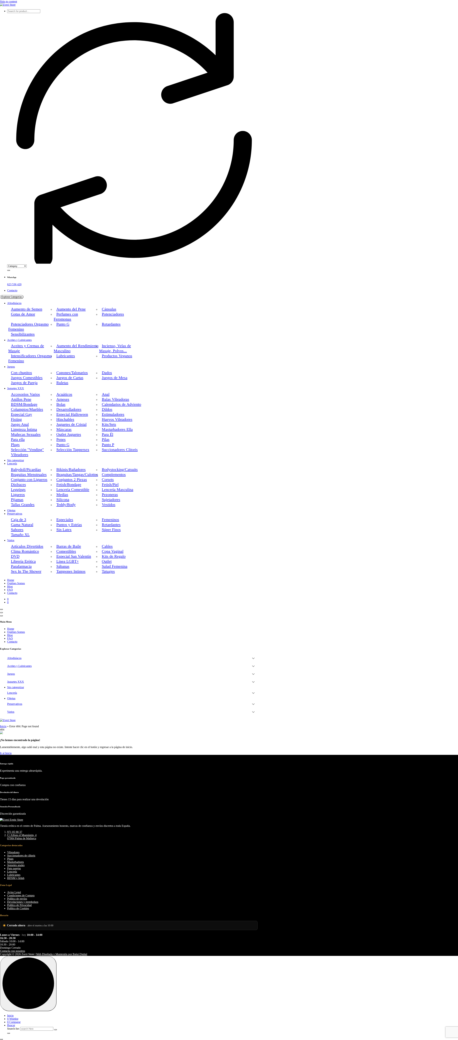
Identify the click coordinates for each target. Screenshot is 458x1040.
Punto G (62, 324)
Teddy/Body (66, 504)
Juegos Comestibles (27, 378)
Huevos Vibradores (117, 419)
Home (10, 580)
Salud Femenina (114, 566)
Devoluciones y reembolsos (22, 901)
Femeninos (110, 519)
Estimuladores (113, 414)
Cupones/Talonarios (72, 373)
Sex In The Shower (26, 571)
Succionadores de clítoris (21, 855)
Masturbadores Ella (117, 429)
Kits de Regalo (114, 556)
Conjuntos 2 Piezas (71, 479)
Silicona (62, 499)
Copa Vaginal (112, 551)
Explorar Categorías (11, 297)
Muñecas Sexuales (26, 434)
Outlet (107, 561)
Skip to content (8, 1)
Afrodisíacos (14, 303)
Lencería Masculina (117, 489)
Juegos (11, 366)
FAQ (10, 589)
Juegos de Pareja (24, 383)
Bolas (60, 404)
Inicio (3, 726)
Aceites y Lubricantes (19, 340)
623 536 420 (14, 284)
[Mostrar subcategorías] (253, 658)
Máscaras (64, 429)
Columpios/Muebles (27, 409)
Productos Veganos (117, 356)
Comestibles (66, 551)
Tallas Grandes (23, 504)
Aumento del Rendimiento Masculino (76, 348)
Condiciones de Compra (21, 895)
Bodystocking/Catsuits (120, 469)
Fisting (16, 419)
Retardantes (111, 324)
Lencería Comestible (72, 489)
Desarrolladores (68, 409)
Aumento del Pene (71, 309)
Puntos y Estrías (69, 525)
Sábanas (62, 566)
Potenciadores (113, 314)
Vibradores (19, 455)
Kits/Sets (109, 424)
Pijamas (17, 499)
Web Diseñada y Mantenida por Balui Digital (61, 954)
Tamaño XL (20, 535)
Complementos (114, 474)
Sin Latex (64, 530)
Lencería (12, 463)
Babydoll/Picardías (26, 469)
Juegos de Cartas (69, 378)
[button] (1, 1039)
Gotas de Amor (23, 314)
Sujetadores (111, 499)
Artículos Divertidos (27, 546)
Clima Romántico (25, 551)
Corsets (108, 479)
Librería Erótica (23, 561)
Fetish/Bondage (68, 484)
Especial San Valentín (73, 556)
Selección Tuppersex (72, 450)
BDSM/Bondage (24, 404)
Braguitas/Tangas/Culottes (77, 474)
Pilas (105, 439)
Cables (107, 546)
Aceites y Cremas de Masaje (26, 348)
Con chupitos (21, 373)
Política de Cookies (18, 908)
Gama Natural (22, 525)
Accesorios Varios (25, 394)
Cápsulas (109, 309)
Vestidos (108, 504)
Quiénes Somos (16, 583)
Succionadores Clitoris (120, 450)
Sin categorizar (15, 460)
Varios (10, 540)
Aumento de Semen (26, 309)
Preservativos (14, 513)
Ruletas (62, 383)
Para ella (18, 439)
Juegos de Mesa (114, 378)
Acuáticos (64, 394)
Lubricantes (65, 356)
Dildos (107, 409)
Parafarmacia (21, 566)
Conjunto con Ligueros (29, 479)
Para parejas (14, 868)
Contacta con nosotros (12, 950)
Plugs (15, 444)
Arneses (62, 399)
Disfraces (18, 484)
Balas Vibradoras (115, 399)
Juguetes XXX (15, 388)
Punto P (108, 444)
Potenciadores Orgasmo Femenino (28, 326)
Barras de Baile (68, 546)
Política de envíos (17, 898)
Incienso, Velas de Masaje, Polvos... (115, 348)
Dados (107, 373)
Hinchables (65, 419)
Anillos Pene (21, 399)
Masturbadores (15, 862)
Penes (61, 439)
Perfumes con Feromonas (66, 316)
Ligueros (18, 494)
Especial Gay (21, 414)
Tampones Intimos (71, 571)
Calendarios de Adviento (121, 404)
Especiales (64, 519)
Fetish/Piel (110, 484)
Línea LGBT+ (67, 561)
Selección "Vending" (27, 450)
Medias (62, 494)
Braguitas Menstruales (29, 474)
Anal (105, 394)
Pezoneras (110, 494)
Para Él (107, 434)
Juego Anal (20, 424)
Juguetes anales (16, 865)
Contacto (12, 290)
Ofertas (11, 510)
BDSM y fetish (15, 878)
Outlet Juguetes (68, 434)
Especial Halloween (72, 414)
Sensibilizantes (23, 334)
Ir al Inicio (6, 753)
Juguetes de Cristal (71, 424)
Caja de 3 (18, 519)
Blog (10, 586)
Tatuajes (108, 571)
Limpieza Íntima (24, 429)
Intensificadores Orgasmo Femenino (30, 358)
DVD (15, 556)
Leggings (18, 489)
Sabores (17, 530)
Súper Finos (111, 530)
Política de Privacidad (19, 905)
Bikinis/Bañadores (71, 469)
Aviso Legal (14, 892)
